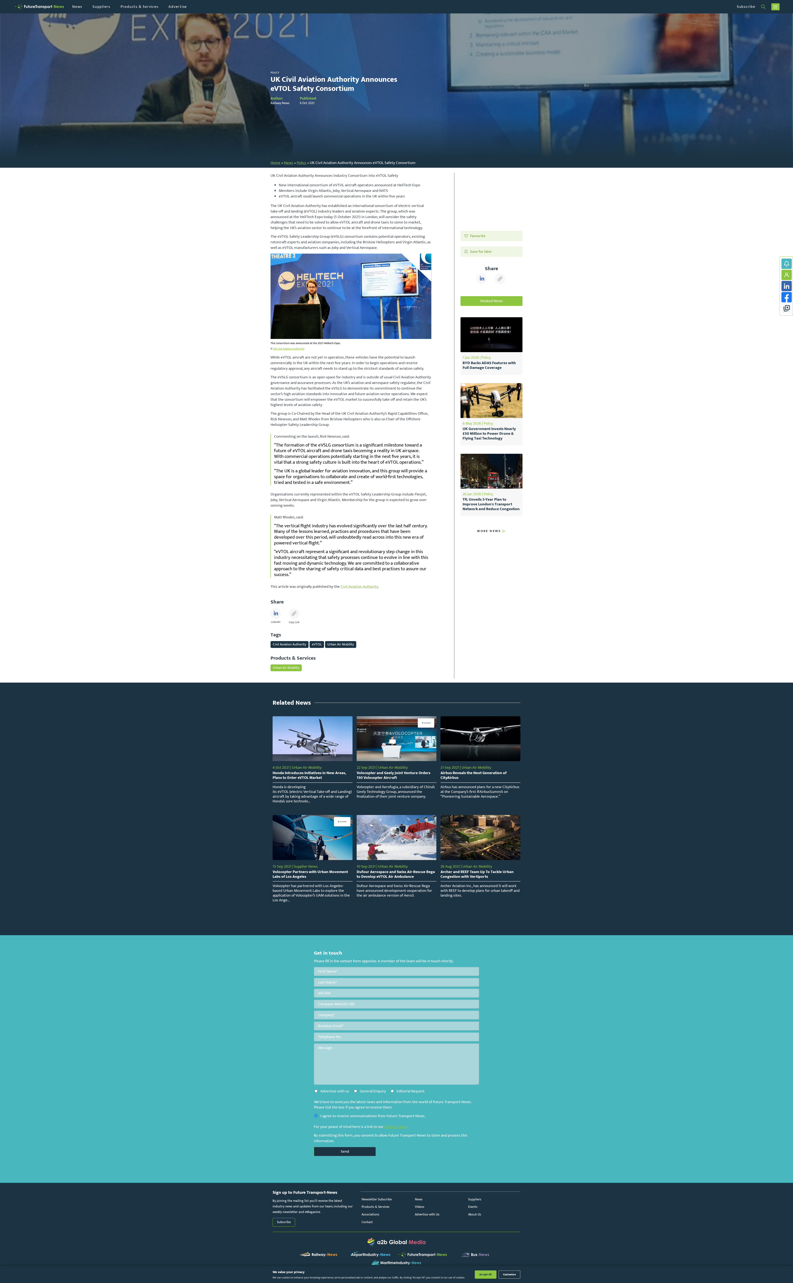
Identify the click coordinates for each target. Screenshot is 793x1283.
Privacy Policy (395, 1126)
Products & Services (139, 7)
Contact (367, 1222)
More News (489, 531)
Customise (509, 1274)
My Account (786, 275)
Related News (491, 301)
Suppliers (101, 7)
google (786, 308)
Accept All (485, 1274)
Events (472, 1207)
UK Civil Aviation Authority (288, 348)
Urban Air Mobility (340, 644)
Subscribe (746, 7)
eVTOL (317, 644)
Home (275, 162)
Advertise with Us (427, 1214)
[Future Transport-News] (39, 6)
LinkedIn (786, 286)
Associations (370, 1214)
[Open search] (763, 7)
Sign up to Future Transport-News (786, 264)
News (77, 7)
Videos (419, 1207)
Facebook (786, 297)
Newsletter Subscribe (377, 1199)
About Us (474, 1214)
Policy (301, 162)
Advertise (178, 7)
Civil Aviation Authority (359, 586)
